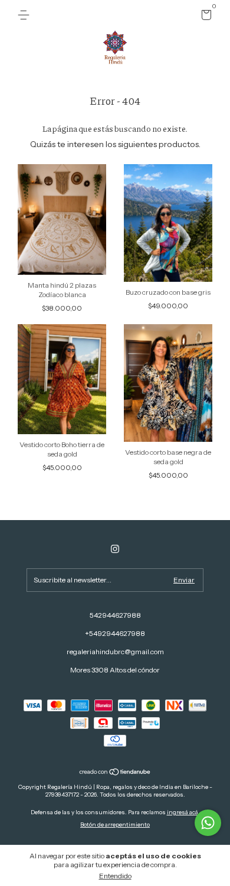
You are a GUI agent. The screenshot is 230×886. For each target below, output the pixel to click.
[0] (204, 16)
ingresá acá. (183, 812)
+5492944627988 (115, 633)
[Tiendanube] (115, 773)
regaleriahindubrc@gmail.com (115, 651)
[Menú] (26, 15)
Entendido (115, 875)
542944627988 (115, 615)
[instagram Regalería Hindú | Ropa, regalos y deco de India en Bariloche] (115, 549)
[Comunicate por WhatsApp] (208, 823)
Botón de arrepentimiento (115, 824)
